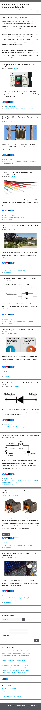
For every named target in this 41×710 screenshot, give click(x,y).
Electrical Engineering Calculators (23, 108)
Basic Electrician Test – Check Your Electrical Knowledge (14, 660)
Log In (36, 640)
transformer (25, 161)
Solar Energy (6, 268)
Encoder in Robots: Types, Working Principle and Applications (15, 665)
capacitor (16, 480)
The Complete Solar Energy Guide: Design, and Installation (14, 667)
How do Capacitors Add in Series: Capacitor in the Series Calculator (19, 554)
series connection (6, 600)
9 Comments (7, 111)
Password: (4, 633)
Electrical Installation (9, 106)
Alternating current (8, 108)
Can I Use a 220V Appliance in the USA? (10, 688)
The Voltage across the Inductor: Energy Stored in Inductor (19, 491)
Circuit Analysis (7, 159)
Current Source (7, 427)
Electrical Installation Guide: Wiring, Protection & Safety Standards (16, 672)
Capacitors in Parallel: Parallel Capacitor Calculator (19, 278)
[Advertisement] (20, 168)
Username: (4, 630)
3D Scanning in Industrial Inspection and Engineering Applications (16, 653)
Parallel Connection (27, 321)
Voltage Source (34, 161)
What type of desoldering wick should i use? (11, 691)
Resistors (14, 482)
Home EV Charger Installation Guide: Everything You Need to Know (16, 662)
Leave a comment (8, 163)
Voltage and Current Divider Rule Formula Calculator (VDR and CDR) (19, 330)
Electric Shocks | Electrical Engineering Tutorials (16, 5)
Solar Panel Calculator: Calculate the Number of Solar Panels (20, 226)
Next (7, 608)
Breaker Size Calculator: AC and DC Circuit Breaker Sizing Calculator (19, 65)
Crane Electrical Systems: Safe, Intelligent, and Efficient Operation (16, 670)
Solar (23, 270)
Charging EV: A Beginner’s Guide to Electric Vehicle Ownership (15, 650)
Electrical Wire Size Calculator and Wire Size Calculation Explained (17, 173)
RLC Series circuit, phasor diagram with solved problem (20, 435)
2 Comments (7, 376)
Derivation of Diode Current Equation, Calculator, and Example (20, 383)
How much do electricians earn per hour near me (12, 696)
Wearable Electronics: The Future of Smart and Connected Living (15, 655)
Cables (5, 217)
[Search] (23, 619)
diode (14, 427)
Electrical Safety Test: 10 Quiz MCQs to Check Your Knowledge (15, 658)
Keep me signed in (6, 636)
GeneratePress (20, 707)
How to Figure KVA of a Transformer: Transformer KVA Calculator (20, 118)
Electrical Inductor (6, 482)
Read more (6, 535)
